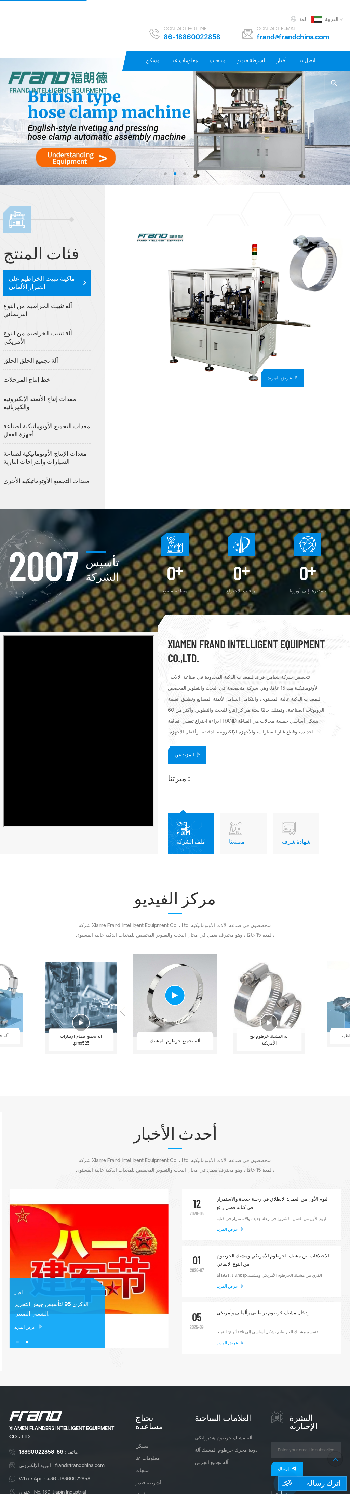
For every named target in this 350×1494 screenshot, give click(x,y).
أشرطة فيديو (251, 61)
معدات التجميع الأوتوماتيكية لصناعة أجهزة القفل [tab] (46, 430)
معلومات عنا (184, 61)
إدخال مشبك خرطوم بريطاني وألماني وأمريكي (263, 1313)
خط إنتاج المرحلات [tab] (26, 380)
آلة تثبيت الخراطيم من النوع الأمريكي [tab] (37, 338)
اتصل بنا (306, 61)
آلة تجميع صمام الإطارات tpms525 (81, 1040)
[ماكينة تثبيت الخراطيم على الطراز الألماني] (239, 306)
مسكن (153, 61)
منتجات (218, 61)
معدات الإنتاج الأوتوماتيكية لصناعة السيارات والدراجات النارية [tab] (45, 458)
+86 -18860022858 (68, 1479)
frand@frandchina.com (293, 37)
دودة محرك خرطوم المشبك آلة (226, 1450)
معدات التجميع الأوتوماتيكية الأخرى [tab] (46, 481)
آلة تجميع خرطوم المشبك (175, 1041)
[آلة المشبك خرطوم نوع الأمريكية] (269, 997)
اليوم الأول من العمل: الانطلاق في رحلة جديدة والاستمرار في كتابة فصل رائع (273, 1203)
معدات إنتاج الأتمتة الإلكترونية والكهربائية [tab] (39, 403)
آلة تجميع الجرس (211, 1462)
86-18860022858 (192, 37)
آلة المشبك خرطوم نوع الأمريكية (268, 1040)
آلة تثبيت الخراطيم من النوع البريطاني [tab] (37, 310)
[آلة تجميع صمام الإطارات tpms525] (81, 997)
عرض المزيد (280, 378)
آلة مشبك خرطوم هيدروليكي (223, 1438)
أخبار (282, 61)
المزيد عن (184, 755)
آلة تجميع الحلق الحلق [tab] (30, 361)
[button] (165, 173)
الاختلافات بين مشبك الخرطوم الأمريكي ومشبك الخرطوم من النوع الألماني (273, 1260)
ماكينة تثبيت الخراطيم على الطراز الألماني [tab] (42, 283)
